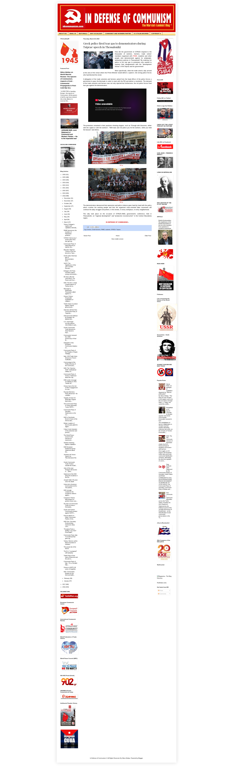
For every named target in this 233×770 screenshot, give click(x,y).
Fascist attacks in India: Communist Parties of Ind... (70, 517)
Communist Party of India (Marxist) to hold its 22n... (70, 245)
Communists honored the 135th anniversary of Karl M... (70, 337)
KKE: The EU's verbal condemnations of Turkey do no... (70, 284)
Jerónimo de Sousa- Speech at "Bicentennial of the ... (70, 457)
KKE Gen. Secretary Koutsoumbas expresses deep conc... (70, 524)
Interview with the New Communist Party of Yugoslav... (70, 311)
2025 (64, 177)
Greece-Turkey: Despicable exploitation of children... (68, 298)
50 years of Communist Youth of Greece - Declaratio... (71, 505)
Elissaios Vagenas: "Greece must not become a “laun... (70, 251)
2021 (64, 188)
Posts (161, 590)
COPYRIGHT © (156, 33)
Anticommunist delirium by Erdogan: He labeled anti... (71, 317)
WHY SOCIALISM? (96, 33)
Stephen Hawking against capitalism (70, 443)
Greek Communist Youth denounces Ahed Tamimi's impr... (69, 330)
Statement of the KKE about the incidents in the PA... (71, 475)
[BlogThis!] (93, 227)
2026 (64, 174)
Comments (162, 594)
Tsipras (118, 229)
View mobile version (117, 239)
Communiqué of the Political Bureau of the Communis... (70, 363)
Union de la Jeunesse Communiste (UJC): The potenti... (70, 486)
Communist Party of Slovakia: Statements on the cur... (70, 412)
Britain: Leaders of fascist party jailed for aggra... (71, 424)
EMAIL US (73, 33)
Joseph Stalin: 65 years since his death (71, 480)
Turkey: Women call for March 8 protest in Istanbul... (70, 542)
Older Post (148, 235)
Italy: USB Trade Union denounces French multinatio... (70, 357)
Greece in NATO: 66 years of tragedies (70, 568)
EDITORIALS (83, 33)
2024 (64, 180)
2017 (64, 584)
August (66, 209)
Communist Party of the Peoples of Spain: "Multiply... (71, 352)
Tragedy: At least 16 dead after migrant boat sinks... (70, 399)
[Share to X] (94, 227)
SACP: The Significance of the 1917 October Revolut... (70, 266)
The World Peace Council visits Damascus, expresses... (69, 437)
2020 (64, 190)
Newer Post (87, 235)
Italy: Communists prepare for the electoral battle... (69, 573)
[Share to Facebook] (96, 227)
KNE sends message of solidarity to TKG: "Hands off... (70, 381)
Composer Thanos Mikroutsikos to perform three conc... (70, 499)
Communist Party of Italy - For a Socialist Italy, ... (70, 563)
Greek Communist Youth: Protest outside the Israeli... (70, 463)
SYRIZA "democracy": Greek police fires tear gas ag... (70, 239)
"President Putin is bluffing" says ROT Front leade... (70, 530)
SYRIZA (113, 229)
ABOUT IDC (63, 33)
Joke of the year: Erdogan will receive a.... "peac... (70, 469)
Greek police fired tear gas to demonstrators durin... (70, 258)
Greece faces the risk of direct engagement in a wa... (71, 387)
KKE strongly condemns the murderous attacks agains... (70, 492)
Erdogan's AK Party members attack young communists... (71, 272)
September (67, 206)
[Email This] (91, 227)
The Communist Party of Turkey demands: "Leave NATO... (70, 405)
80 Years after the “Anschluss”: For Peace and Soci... (70, 278)
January (66, 581)
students (107, 229)
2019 (64, 193)
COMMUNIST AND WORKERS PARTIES (118, 33)
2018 (64, 196)
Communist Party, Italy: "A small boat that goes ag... (71, 536)
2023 (64, 182)
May (65, 217)
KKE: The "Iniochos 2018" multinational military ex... (70, 369)
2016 (64, 587)
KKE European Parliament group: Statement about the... (70, 449)
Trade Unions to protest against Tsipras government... (71, 305)
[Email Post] (87, 227)
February (67, 578)
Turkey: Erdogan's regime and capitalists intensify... (70, 226)
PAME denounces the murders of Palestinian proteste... (70, 233)
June (65, 214)
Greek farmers (96, 229)
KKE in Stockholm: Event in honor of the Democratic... (70, 419)
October (66, 203)
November (67, 201)
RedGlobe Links (162, 583)
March (66, 222)
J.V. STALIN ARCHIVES (141, 33)
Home (118, 235)
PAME (103, 229)
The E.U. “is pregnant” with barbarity (70, 552)
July (65, 211)
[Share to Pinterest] (98, 227)
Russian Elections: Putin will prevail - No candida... (70, 393)
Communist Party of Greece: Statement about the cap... (70, 375)
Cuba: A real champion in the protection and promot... (70, 430)
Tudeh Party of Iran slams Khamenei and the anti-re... (71, 557)
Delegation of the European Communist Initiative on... (70, 345)
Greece (89, 229)
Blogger (140, 758)
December (67, 198)
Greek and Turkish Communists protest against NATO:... (70, 511)
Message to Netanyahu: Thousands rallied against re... (70, 291)
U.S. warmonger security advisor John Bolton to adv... (70, 323)
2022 (64, 185)
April (65, 219)
